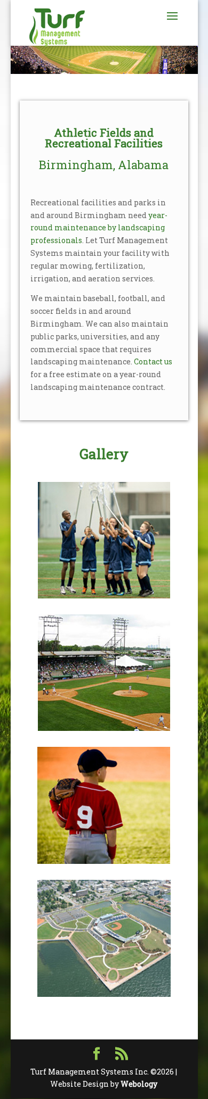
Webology (139, 1084)
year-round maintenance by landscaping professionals (98, 228)
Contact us (153, 361)
